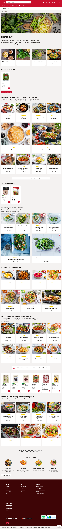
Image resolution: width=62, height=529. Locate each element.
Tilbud (7, 5)
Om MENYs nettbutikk (39, 486)
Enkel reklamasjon (8, 506)
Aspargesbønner (4, 82)
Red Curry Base (14, 196)
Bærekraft (7, 493)
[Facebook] (6, 518)
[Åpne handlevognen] (59, 2)
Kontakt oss (7, 510)
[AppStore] (29, 518)
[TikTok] (16, 518)
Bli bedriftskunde (39, 491)
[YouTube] (11, 518)
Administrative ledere (9, 491)
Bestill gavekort (23, 486)
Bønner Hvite (4, 384)
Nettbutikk (3, 5)
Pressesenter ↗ (8, 496)
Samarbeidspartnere (9, 495)
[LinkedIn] (13, 518)
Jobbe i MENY (8, 488)
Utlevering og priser (39, 488)
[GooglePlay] (24, 518)
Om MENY (7, 486)
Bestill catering (23, 491)
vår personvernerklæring (22, 527)
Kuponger (16, 5)
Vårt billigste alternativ (45, 389)
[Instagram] (9, 518)
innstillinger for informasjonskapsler (45, 527)
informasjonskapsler (28, 527)
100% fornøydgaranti (9, 508)
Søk (30, 2)
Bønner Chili (34, 384)
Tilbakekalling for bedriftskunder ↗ (41, 493)
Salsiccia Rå (4, 196)
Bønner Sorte (14, 384)
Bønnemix (53, 384)
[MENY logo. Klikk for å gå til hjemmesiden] (3, 2)
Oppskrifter (12, 5)
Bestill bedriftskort (24, 488)
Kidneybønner (24, 384)
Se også (20, 5)
